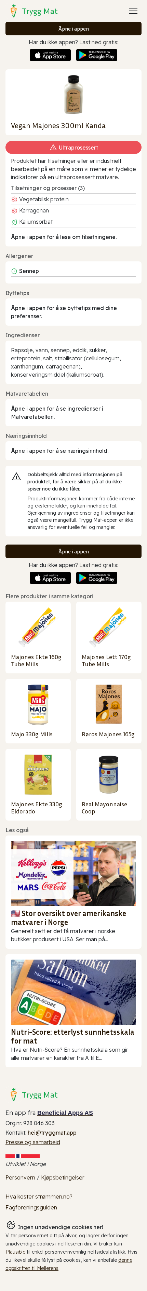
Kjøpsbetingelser (62, 1177)
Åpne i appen (73, 28)
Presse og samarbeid (32, 1142)
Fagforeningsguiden (31, 1207)
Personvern (20, 1177)
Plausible (15, 1252)
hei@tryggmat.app (52, 1132)
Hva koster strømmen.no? (38, 1196)
